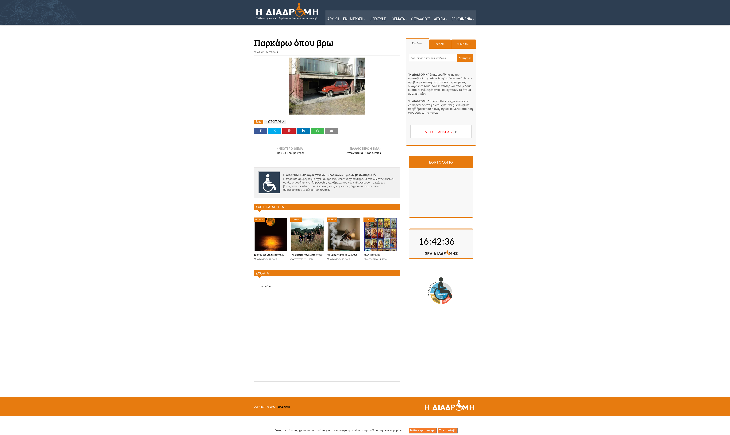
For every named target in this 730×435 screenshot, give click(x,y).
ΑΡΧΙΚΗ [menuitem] (333, 19)
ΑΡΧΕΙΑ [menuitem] (439, 19)
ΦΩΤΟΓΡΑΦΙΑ (275, 121)
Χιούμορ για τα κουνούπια (342, 254)
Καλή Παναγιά (371, 254)
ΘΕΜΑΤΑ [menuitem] (398, 19)
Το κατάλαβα (447, 430)
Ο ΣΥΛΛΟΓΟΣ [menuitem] (420, 19)
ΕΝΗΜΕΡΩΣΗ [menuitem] (353, 19)
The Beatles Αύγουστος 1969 (306, 254)
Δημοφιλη (464, 44)
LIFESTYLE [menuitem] (377, 19)
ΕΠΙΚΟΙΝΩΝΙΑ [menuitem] (461, 19)
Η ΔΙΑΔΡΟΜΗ (283, 406)
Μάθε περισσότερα (422, 430)
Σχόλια (440, 44)
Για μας (417, 43)
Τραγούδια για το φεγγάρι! (269, 254)
